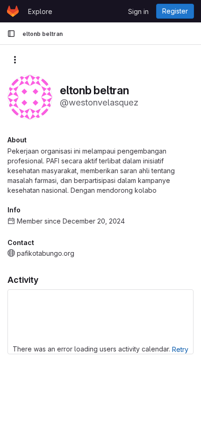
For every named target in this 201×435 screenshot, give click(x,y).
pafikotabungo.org (45, 253)
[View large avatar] (29, 96)
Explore (40, 11)
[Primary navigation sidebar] (11, 33)
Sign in (138, 11)
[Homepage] (13, 11)
